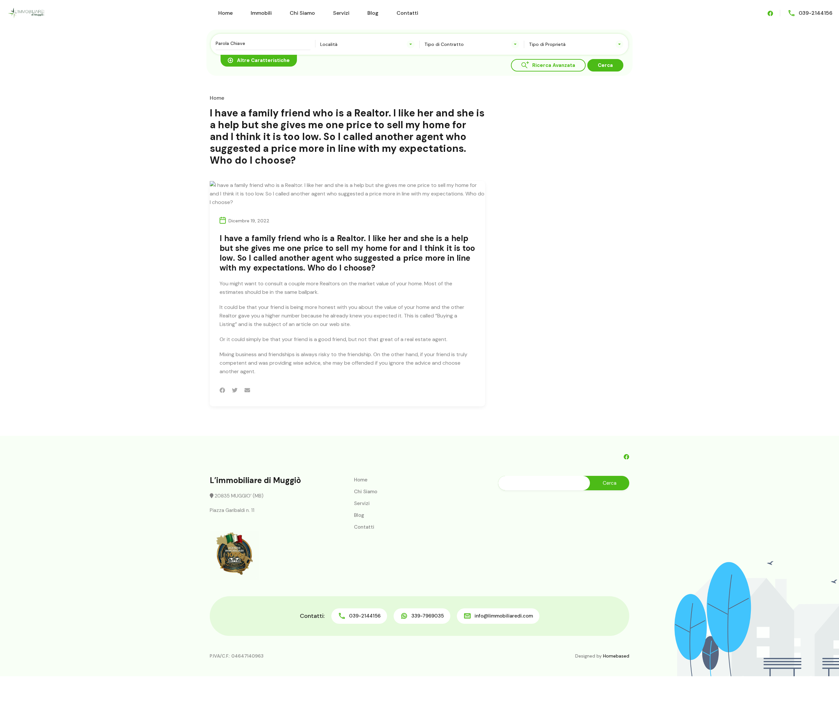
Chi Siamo (302, 13)
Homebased (616, 656)
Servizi (341, 13)
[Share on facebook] (222, 390)
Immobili (261, 13)
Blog (373, 13)
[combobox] (367, 44)
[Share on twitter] (235, 390)
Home (225, 13)
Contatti (407, 13)
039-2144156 (815, 13)
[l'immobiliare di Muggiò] (26, 12)
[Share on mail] (247, 390)
